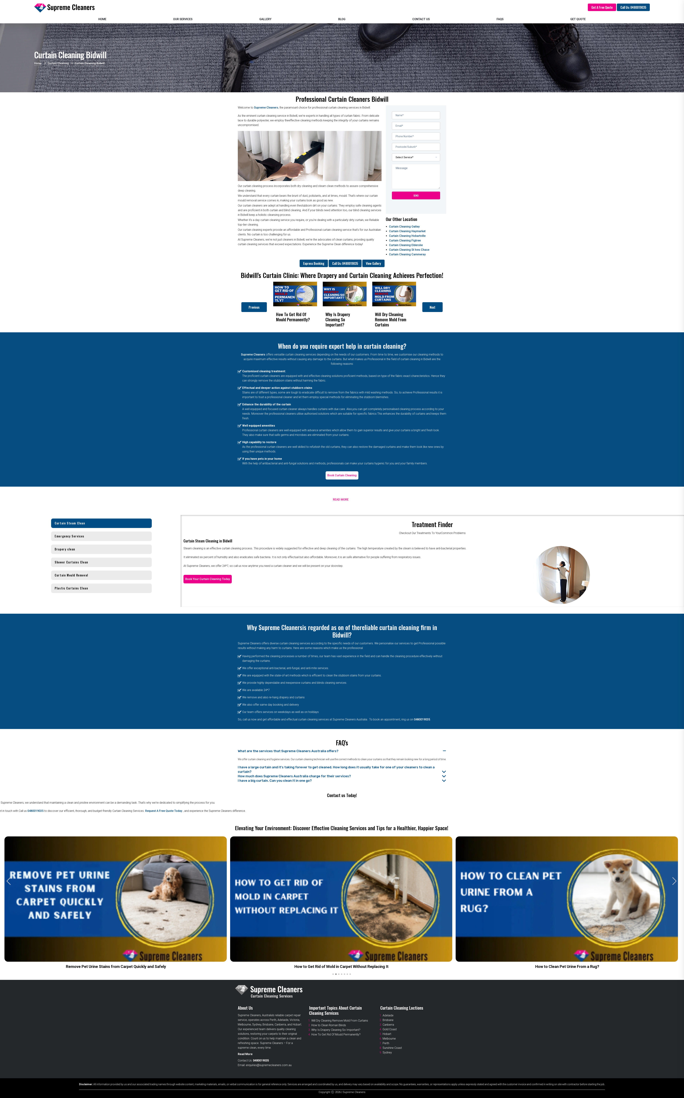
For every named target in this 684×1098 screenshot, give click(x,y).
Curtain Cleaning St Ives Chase (409, 249)
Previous (254, 307)
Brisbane (388, 1020)
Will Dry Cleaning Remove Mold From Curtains (339, 1020)
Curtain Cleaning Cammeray (407, 254)
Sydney (387, 1052)
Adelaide (388, 1015)
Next (432, 307)
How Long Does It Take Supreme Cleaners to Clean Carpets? (567, 966)
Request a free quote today (164, 811)
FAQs (500, 19)
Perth (386, 1043)
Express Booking (313, 263)
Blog (341, 19)
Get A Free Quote (602, 7)
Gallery (265, 19)
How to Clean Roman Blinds (328, 1025)
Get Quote (578, 19)
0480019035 (422, 719)
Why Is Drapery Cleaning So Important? (335, 1030)
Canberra (388, 1024)
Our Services (183, 19)
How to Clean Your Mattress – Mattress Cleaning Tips (341, 966)
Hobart (387, 1034)
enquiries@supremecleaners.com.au (269, 1065)
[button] (674, 881)
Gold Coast (390, 1029)
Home (102, 19)
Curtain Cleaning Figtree (405, 240)
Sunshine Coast (392, 1048)
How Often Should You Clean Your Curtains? (116, 966)
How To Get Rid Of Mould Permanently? (336, 1034)
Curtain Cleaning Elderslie (406, 245)
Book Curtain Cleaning (342, 475)
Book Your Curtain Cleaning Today (207, 579)
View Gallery (373, 263)
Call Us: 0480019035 (633, 7)
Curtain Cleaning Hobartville (407, 236)
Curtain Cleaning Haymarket (407, 231)
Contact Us (421, 19)
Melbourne (389, 1038)
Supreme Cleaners (266, 107)
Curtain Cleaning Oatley (404, 226)
